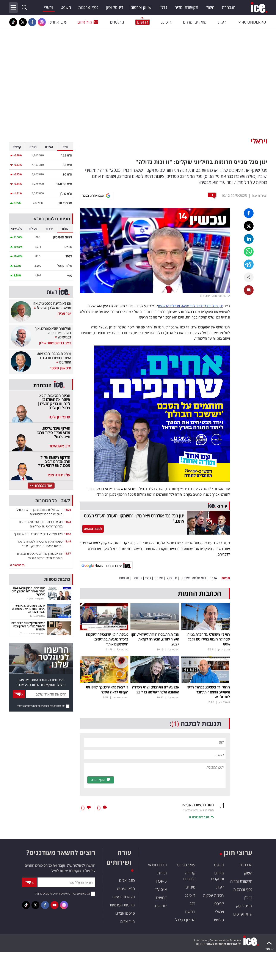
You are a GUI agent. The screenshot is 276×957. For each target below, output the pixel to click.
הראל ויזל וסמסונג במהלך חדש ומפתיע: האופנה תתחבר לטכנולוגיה (208, 692)
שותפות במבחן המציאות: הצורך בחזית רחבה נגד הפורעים (54, 358)
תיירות (162, 873)
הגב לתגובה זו (199, 817)
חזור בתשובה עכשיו (198, 805)
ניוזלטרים (117, 22)
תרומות (124, 578)
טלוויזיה (218, 919)
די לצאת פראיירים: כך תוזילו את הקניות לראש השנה (107, 689)
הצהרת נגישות (123, 896)
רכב (192, 903)
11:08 (67, 509)
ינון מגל (171, 578)
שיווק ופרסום (140, 7)
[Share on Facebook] (249, 213)
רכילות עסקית (213, 895)
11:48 (67, 541)
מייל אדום (84, 22)
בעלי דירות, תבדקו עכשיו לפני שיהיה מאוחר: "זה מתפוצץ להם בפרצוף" (28, 591)
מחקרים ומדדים (195, 22)
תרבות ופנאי (157, 864)
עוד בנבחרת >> (41, 485)
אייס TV (161, 889)
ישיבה (158, 578)
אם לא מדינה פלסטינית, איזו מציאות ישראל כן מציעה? (52, 305)
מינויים (190, 887)
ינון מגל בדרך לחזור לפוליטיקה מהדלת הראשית (190, 306)
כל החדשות (18, 565)
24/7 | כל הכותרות (52, 500)
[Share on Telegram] (249, 264)
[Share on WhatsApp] (249, 251)
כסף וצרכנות (88, 7)
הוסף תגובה (98, 780)
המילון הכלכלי (184, 919)
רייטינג (166, 22)
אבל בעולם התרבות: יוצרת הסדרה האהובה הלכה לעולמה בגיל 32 (155, 689)
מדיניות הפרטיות (122, 905)
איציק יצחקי (224, 649)
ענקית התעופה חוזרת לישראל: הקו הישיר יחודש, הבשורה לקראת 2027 (155, 639)
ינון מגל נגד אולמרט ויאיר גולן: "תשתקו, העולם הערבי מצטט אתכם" (134, 518)
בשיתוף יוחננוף (120, 697)
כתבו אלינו (127, 880)
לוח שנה (160, 905)
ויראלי (48, 7)
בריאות (190, 911)
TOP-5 (161, 881)
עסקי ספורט (186, 864)
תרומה (137, 578)
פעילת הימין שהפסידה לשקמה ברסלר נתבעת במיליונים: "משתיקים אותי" (107, 639)
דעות (222, 22)
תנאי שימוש (126, 888)
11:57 (67, 553)
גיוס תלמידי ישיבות (193, 578)
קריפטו (218, 903)
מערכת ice (259, 195)
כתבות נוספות (57, 579)
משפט (66, 7)
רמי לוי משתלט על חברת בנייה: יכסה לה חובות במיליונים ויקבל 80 (208, 639)
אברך (213, 578)
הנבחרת (228, 7)
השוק (210, 7)
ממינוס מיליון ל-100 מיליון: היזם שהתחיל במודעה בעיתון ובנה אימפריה (28, 626)
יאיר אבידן (64, 313)
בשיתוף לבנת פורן (37, 615)
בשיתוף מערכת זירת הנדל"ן (32, 633)
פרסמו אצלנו (125, 913)
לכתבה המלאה (93, 529)
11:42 (67, 534)
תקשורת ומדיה (186, 7)
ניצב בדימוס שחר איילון (55, 343)
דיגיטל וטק (114, 7)
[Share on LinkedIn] (249, 239)
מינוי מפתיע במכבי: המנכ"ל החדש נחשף (38, 534)
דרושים (161, 897)
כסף (148, 578)
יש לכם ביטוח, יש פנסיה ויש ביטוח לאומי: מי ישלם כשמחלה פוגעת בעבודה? (28, 609)
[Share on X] (249, 226)
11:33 (67, 522)
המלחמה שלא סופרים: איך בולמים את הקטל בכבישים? (53, 332)
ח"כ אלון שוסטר (60, 368)
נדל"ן (163, 7)
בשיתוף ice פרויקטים (35, 598)
